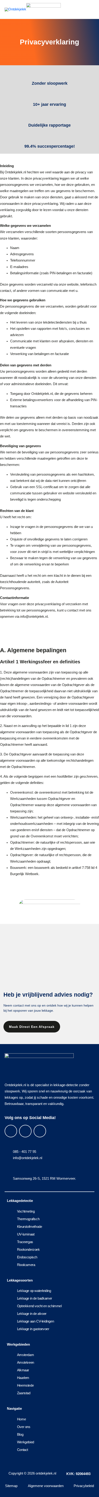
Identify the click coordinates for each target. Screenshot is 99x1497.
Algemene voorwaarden (46, 1486)
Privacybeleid (84, 1486)
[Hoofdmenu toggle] (88, 9)
